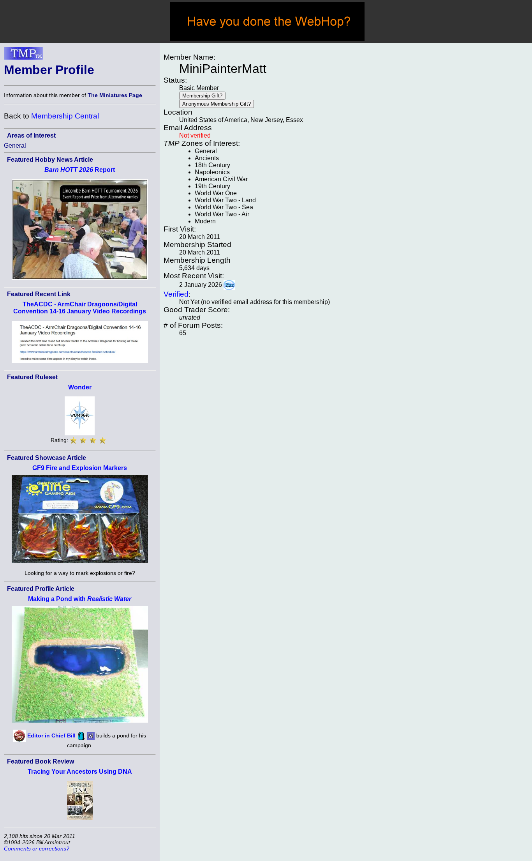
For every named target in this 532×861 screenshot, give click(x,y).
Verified (176, 294)
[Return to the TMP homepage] (23, 55)
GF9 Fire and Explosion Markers (79, 468)
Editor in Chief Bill (51, 735)
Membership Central (65, 116)
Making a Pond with (79, 599)
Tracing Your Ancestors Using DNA (80, 771)
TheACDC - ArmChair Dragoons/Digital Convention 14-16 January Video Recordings (79, 308)
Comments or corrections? (36, 848)
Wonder (80, 387)
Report (79, 169)
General (15, 145)
